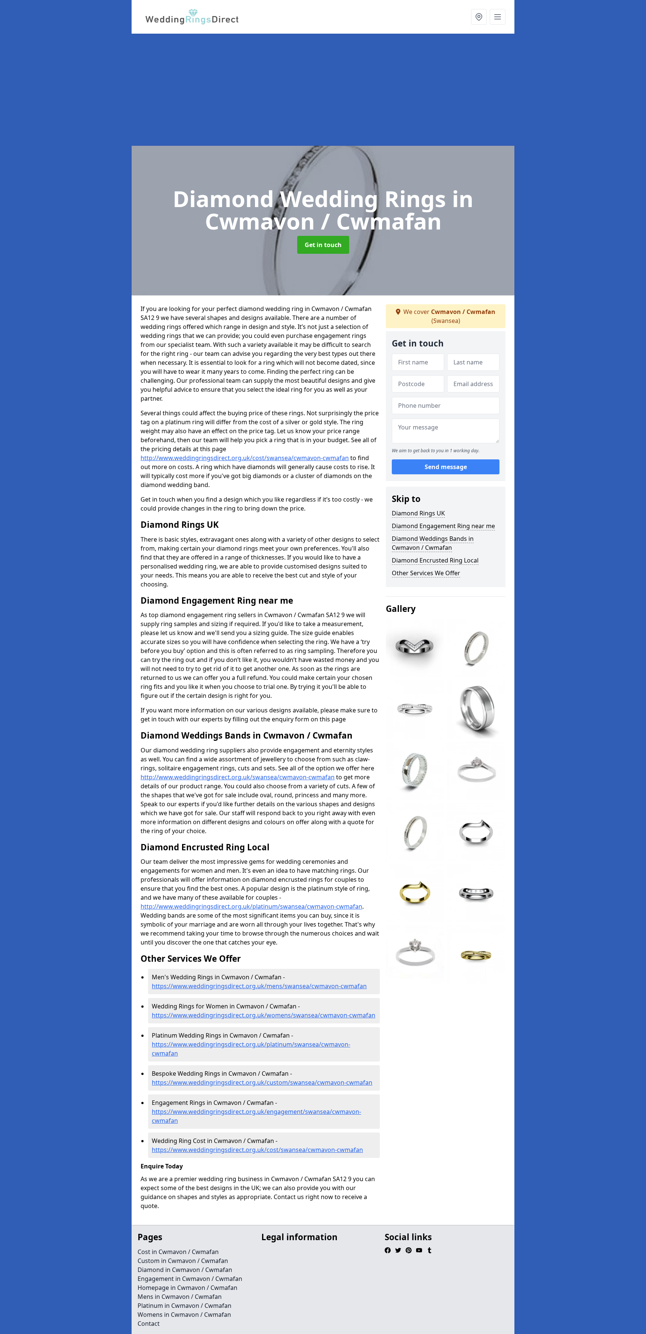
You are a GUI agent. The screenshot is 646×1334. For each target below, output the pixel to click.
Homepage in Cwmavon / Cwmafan (187, 1288)
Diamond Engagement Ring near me (443, 526)
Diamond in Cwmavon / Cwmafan (185, 1270)
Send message (446, 467)
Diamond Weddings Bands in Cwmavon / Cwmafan (433, 543)
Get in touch (323, 245)
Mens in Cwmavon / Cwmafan (180, 1297)
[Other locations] (479, 17)
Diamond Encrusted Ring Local (435, 560)
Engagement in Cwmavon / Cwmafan (190, 1279)
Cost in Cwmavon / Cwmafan (178, 1252)
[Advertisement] (323, 89)
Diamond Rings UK (418, 513)
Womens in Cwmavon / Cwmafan (184, 1314)
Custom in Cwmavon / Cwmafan (183, 1261)
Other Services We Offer (426, 573)
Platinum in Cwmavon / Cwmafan (184, 1305)
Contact (149, 1323)
